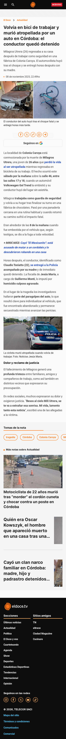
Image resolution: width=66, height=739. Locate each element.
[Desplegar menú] (5, 4)
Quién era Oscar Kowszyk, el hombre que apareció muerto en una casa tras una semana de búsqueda (26, 530)
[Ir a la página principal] (33, 4)
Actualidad (22, 20)
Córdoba (27, 437)
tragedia (10, 437)
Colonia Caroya (47, 437)
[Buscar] (13, 4)
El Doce (7, 20)
